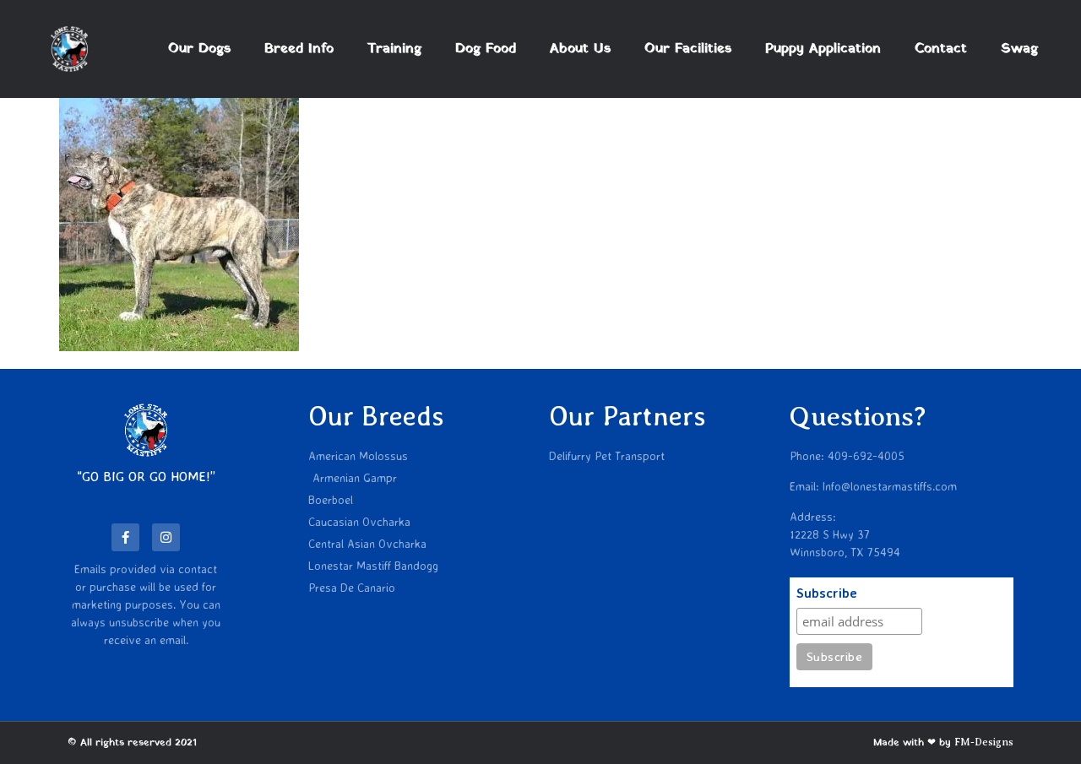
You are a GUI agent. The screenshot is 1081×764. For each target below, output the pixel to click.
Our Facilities (687, 49)
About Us (580, 49)
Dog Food (485, 49)
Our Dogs (199, 49)
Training (394, 49)
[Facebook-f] (125, 537)
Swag (1019, 49)
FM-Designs (983, 742)
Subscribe (826, 593)
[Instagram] (166, 537)
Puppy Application (823, 49)
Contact (941, 49)
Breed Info (299, 49)
